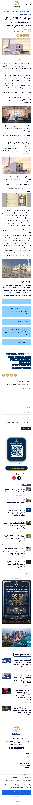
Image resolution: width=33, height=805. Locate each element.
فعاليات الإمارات (6, 663)
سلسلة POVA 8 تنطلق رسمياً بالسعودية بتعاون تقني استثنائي (14, 564)
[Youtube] (16, 748)
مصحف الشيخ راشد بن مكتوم (22, 368)
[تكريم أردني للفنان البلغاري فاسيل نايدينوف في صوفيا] (28, 489)
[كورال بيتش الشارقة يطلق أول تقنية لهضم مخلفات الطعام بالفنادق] (28, 536)
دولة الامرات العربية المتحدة (22, 365)
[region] (16, 790)
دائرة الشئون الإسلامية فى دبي (21, 359)
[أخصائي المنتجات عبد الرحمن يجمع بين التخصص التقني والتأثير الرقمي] (28, 523)
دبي (13, 63)
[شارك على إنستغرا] (14, 478)
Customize (16, 796)
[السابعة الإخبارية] (16, 4)
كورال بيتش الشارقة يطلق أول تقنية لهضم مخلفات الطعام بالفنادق (13, 538)
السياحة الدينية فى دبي (23, 357)
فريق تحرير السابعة (21, 30)
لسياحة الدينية (17, 66)
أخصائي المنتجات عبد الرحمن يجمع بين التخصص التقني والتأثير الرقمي (14, 525)
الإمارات (22, 14)
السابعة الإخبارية (12, 354)
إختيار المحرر (28, 14)
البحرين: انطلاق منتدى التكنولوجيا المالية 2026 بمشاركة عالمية (16, 512)
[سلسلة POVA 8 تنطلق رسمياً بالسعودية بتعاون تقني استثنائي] (28, 562)
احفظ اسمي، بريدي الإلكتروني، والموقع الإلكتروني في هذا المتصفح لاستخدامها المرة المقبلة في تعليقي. (16, 423)
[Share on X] (27, 35)
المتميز (11, 357)
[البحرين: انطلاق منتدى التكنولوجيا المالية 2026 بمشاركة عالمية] (28, 510)
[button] (29, 4)
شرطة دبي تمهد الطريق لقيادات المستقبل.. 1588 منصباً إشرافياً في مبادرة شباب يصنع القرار (22, 663)
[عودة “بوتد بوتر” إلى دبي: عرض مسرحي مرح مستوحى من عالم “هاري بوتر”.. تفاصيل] (6, 708)
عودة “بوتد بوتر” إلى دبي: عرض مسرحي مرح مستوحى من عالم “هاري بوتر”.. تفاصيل (22, 711)
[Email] (24, 35)
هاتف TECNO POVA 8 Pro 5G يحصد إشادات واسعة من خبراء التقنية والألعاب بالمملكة (14, 551)
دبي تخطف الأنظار (25, 362)
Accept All (16, 791)
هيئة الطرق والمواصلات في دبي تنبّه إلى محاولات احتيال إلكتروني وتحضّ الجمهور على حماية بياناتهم (21, 695)
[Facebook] (10, 748)
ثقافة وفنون (7, 676)
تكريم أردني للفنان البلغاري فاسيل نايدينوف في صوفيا (15, 490)
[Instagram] (22, 748)
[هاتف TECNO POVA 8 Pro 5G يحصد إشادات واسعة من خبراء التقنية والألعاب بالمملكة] (28, 549)
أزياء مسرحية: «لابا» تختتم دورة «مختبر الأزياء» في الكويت (13, 500)
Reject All (16, 801)
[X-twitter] (19, 748)
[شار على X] (19, 478)
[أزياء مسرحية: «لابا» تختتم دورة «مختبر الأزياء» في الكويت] (28, 500)
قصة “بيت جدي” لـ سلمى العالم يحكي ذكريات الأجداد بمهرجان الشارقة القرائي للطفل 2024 (21, 678)
